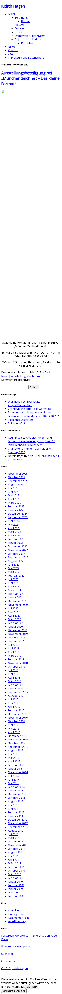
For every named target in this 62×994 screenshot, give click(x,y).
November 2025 (18, 473)
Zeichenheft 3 (16, 423)
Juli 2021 (13, 579)
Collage (19, 28)
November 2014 (18, 772)
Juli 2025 (13, 488)
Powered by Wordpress (15, 946)
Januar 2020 (15, 626)
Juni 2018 (13, 674)
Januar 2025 (15, 510)
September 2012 (18, 827)
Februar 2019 (16, 659)
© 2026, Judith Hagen (14, 968)
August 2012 (15, 830)
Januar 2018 (15, 688)
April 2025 (14, 499)
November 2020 (18, 605)
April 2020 (14, 615)
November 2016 (18, 717)
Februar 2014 (16, 787)
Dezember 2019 (17, 630)
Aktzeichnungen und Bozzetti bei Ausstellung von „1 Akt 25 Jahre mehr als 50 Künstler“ (31, 441)
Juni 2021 (13, 583)
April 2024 (14, 528)
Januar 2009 (15, 889)
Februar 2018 (16, 685)
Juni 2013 (13, 809)
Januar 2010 (15, 881)
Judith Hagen (13, 6)
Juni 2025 (13, 492)
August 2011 (15, 852)
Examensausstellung (21, 420)
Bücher (25, 21)
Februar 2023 (16, 539)
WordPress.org (17, 921)
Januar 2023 (15, 543)
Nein (34, 986)
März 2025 (14, 503)
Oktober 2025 (16, 477)
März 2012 (14, 838)
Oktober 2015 (16, 743)
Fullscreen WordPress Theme (19, 935)
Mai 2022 (13, 568)
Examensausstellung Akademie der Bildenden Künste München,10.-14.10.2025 (34, 414)
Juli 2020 (13, 608)
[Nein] (28, 991)
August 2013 (15, 801)
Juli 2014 (13, 776)
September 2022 (18, 557)
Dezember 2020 (17, 601)
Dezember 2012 (17, 819)
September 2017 (18, 692)
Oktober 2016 (16, 721)
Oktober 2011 (16, 849)
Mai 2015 (13, 758)
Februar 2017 (16, 710)
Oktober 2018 (16, 666)
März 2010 (14, 874)
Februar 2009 (16, 885)
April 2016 (14, 732)
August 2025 (15, 484)
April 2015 (14, 761)
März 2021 (14, 590)
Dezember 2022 (17, 546)
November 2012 (18, 823)
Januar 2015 (15, 768)
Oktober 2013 (16, 798)
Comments (8, 961)
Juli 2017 (13, 699)
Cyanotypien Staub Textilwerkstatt (29, 409)
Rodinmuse (15, 437)
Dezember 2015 (17, 736)
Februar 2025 (16, 506)
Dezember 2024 (17, 513)
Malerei (19, 25)
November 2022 (18, 550)
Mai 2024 (13, 524)
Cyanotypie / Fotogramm (30, 36)
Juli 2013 (13, 805)
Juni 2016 (13, 725)
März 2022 (14, 572)
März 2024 (14, 532)
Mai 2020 (13, 612)
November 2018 (18, 663)
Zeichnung (21, 17)
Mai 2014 (13, 783)
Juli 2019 (13, 645)
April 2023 (14, 535)
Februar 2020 (16, 623)
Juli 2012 (13, 834)
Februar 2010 (16, 878)
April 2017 (14, 707)
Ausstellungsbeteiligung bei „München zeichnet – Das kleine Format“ (30, 78)
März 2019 (14, 656)
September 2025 (18, 481)
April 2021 (14, 586)
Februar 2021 (16, 594)
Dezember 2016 (17, 714)
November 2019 (18, 634)
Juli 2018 (13, 670)
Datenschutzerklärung (14, 990)
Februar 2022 (16, 575)
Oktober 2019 (16, 637)
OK (28, 986)
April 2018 (14, 677)
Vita (10, 54)
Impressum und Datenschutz (26, 57)
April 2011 (14, 860)
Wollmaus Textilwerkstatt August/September (24, 403)
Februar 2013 (16, 812)
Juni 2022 (13, 564)
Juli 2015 (13, 754)
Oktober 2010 (16, 870)
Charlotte (14, 448)
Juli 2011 (13, 856)
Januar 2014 (15, 790)
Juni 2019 (13, 648)
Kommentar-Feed (18, 917)
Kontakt (13, 50)
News (11, 47)
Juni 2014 (13, 779)
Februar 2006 (16, 896)
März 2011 (14, 863)
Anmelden (14, 910)
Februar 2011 (16, 867)
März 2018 (14, 681)
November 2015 (18, 739)
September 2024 (18, 517)
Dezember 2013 (17, 794)
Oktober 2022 (16, 554)
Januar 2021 (15, 597)
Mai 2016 (13, 728)
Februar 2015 (16, 765)
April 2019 (14, 652)
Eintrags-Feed (16, 914)
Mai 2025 (13, 495)
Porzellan (27, 43)
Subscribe (7, 954)
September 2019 (18, 641)
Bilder (11, 14)
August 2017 (15, 696)
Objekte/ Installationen (29, 39)
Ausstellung (18, 376)
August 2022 (15, 561)
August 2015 (15, 750)
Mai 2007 (13, 892)
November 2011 (18, 845)
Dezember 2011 (17, 841)
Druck (18, 32)
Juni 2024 (13, 521)
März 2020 (14, 619)
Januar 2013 (15, 816)
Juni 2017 (13, 703)
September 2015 (18, 747)
